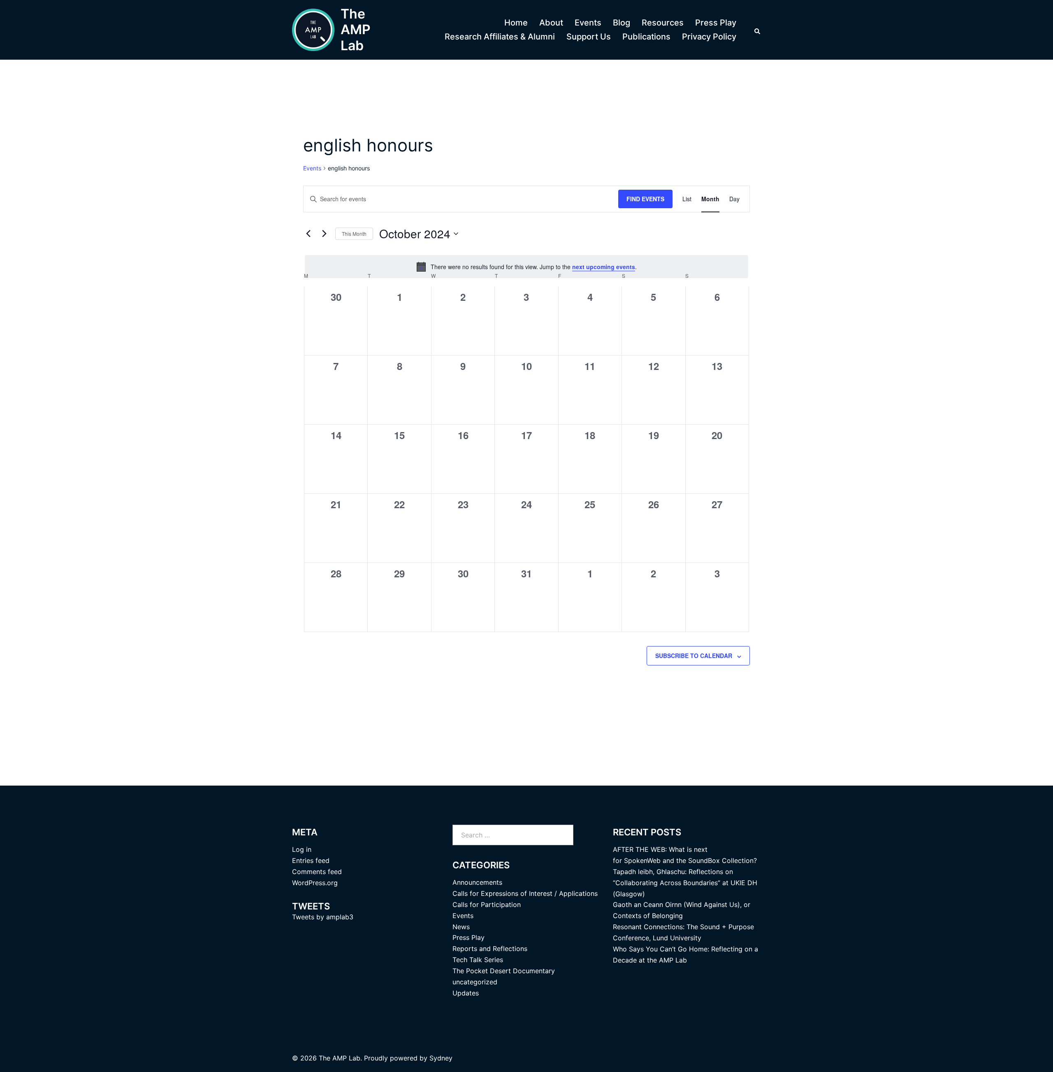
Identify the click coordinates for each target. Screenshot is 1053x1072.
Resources (663, 23)
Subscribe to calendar (693, 655)
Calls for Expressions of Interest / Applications (525, 893)
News (461, 927)
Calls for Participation (486, 904)
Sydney (440, 1058)
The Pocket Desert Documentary (503, 971)
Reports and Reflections (489, 948)
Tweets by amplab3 (322, 917)
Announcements (477, 882)
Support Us (588, 37)
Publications (646, 37)
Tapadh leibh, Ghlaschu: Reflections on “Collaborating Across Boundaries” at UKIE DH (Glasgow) (685, 882)
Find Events (645, 199)
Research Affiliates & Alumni (500, 37)
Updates (465, 993)
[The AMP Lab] (313, 30)
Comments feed (317, 871)
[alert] (526, 266)
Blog (621, 23)
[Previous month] (308, 234)
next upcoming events (603, 267)
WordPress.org (315, 883)
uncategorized (474, 982)
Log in (301, 849)
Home (516, 23)
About (551, 23)
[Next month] (324, 234)
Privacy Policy (709, 37)
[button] (757, 30)
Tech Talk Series (477, 960)
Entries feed (310, 860)
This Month (354, 233)
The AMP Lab (356, 29)
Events (588, 23)
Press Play (715, 23)
